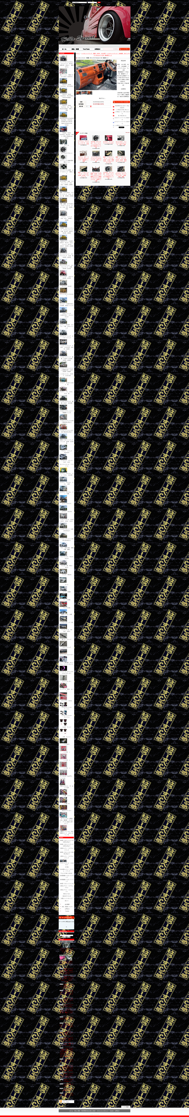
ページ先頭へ (125, 1107)
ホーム (64, 49)
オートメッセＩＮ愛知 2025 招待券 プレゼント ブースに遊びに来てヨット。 (67, 821)
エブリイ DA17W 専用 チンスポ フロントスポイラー (69, 962)
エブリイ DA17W (67, 511)
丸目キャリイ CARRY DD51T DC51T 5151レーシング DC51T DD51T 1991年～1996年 (67, 243)
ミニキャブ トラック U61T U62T (67, 461)
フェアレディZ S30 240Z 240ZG (67, 630)
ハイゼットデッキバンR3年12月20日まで (66, 539)
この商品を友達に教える (122, 109)
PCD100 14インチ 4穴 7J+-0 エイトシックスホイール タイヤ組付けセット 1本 (96, 144)
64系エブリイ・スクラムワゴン (66, 886)
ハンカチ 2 (66, 760)
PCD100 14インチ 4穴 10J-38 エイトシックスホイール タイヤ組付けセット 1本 (109, 175)
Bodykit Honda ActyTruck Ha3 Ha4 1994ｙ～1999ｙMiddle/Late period (67, 135)
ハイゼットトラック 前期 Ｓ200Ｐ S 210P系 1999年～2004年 (67, 358)
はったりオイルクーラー (66, 654)
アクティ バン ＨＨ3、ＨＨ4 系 (66, 392)
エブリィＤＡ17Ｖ (66, 503)
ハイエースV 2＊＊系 (67, 622)
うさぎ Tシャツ (66, 727)
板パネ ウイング (66, 639)
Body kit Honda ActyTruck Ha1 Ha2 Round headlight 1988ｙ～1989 (67, 108)
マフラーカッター (66, 681)
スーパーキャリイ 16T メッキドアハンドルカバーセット (67, 1095)
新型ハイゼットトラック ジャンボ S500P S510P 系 (67, 441)
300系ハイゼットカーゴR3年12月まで (67, 853)
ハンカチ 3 (66, 768)
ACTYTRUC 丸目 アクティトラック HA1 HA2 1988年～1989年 (67, 183)
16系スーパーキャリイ (67, 898)
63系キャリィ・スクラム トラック (67, 849)
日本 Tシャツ (67, 736)
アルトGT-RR (66, 607)
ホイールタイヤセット (67, 153)
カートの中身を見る (66, 917)
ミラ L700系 (66, 599)
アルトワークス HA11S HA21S (66, 557)
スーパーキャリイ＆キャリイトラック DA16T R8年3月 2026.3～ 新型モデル (67, 64)
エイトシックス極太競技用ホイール (66, 161)
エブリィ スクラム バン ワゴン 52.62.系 (66, 474)
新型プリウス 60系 (66, 614)
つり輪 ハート (67, 795)
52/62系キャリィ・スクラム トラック (66, 870)
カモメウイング (67, 647)
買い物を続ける (122, 115)
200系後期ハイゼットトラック (66, 880)
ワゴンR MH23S (66, 574)
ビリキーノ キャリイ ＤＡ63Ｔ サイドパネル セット (66, 1000)
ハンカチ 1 (66, 752)
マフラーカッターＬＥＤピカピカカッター (66, 672)
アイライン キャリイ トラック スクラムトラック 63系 (83, 142)
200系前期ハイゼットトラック (66, 876)
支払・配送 (77, 1110)
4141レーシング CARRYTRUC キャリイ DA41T (67, 315)
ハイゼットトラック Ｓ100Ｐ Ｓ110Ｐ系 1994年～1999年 (66, 347)
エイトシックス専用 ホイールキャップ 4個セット (66, 172)
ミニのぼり (67, 744)
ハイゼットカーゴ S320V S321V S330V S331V (67, 520)
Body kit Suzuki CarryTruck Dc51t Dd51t (66, 85)
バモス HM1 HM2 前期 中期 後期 (67, 548)
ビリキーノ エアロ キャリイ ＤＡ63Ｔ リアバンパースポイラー (62, 963)
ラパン (67, 584)
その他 (66, 867)
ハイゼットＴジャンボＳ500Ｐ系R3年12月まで (66, 431)
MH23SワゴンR (67, 896)
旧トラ (66, 900)
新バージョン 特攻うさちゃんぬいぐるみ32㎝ (67, 75)
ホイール (66, 145)
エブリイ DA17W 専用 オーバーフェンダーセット (66, 1033)
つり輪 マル (67, 803)
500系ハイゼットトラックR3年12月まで (66, 845)
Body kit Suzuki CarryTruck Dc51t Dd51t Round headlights (67, 96)
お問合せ (97, 49)
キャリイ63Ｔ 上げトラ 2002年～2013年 (67, 277)
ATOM (67, 1102)
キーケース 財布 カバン (66, 690)
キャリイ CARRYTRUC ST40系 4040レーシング (67, 304)
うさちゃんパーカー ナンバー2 (67, 716)
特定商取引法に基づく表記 (88, 1110)
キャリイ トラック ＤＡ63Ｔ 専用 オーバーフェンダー (66, 1039)
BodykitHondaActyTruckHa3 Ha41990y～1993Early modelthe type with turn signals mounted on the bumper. (67, 122)
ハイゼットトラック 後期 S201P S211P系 (66, 402)
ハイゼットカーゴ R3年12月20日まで (66, 530)
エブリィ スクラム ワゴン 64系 (66, 483)
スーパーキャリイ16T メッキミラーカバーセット (66, 1061)
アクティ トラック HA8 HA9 (67, 451)
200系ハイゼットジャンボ (66, 883)
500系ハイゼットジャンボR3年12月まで (66, 841)
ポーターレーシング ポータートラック (66, 336)
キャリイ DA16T (66, 286)
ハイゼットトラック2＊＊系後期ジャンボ (66, 411)
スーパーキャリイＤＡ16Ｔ (66, 295)
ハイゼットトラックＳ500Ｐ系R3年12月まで (66, 421)
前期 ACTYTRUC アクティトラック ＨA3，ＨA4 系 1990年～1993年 (67, 194)
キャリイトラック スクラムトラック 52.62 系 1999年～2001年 (67, 255)
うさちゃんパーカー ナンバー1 (67, 708)
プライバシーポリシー (103, 1110)
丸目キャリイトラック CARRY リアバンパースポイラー (66, 986)
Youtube (86, 49)
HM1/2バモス (66, 893)
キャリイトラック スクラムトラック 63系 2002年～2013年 (66, 267)
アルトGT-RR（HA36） (66, 873)
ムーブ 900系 (67, 591)
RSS (64, 1102)
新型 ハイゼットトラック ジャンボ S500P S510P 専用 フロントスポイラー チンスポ (109, 159)
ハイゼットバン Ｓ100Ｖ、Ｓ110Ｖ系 (66, 374)
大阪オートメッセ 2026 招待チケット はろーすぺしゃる (67, 833)
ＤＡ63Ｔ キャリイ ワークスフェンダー (109, 142)
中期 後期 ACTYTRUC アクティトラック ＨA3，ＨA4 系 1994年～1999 (67, 206)
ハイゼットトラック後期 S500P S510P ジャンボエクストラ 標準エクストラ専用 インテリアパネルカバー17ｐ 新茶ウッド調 (97, 177)
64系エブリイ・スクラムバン (66, 890)
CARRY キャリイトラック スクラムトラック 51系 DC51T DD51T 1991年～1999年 (67, 230)
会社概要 (67, 904)
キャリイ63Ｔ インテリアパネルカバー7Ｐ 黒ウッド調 (121, 143)
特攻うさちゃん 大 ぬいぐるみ (66, 786)
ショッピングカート (124, 49)
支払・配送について (75, 49)
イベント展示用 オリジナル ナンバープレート (66, 663)
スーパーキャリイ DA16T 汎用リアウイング (67, 1019)
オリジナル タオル (66, 700)
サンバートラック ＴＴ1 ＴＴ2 (67, 465)
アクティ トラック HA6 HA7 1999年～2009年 (67, 218)
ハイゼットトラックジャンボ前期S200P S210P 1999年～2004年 (67, 370)
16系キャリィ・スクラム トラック (67, 857)
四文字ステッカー (66, 810)
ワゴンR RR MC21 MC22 (67, 566)
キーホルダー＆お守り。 (66, 776)
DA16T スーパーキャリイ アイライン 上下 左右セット (67, 1075)
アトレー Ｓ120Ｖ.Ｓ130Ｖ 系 (66, 383)
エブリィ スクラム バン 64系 (66, 492)
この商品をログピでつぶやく (122, 125)
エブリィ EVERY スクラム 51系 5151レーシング (66, 326)
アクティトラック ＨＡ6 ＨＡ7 (67, 863)
